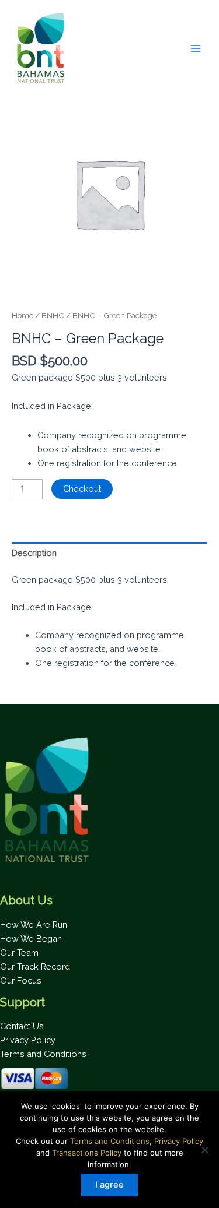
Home (22, 315)
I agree (109, 1184)
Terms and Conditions (43, 1054)
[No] (204, 1150)
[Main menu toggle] (195, 47)
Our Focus (20, 980)
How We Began (31, 938)
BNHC (52, 315)
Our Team (19, 952)
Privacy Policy (27, 1040)
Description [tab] (34, 553)
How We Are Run (33, 924)
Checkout (82, 489)
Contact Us (22, 1026)
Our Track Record (35, 966)
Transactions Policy (86, 1152)
